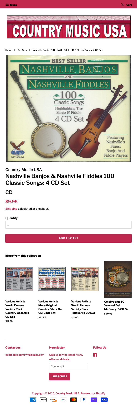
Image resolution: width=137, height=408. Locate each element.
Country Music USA (67, 393)
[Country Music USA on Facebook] (95, 355)
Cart (129, 4)
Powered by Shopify (92, 393)
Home (8, 50)
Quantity (11, 218)
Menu (13, 4)
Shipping (11, 208)
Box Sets (22, 50)
